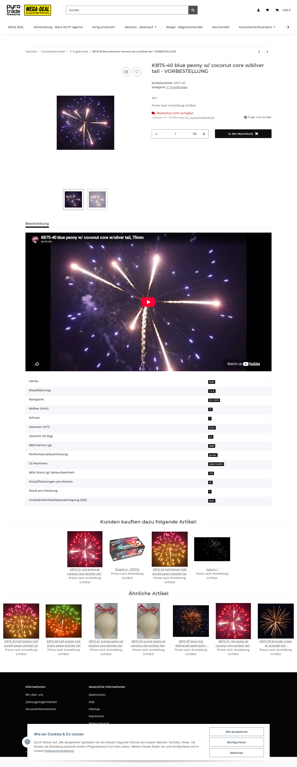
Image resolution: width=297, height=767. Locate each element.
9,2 (210, 436)
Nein (211, 500)
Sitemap (94, 709)
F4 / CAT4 (214, 400)
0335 (211, 382)
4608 (211, 446)
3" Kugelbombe (177, 87)
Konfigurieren (236, 742)
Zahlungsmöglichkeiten (41, 702)
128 (211, 473)
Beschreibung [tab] (37, 224)
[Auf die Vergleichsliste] (126, 71)
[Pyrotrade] (28, 10)
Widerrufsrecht (99, 723)
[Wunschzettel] (267, 10)
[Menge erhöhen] (203, 134)
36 (210, 482)
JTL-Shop (276, 762)
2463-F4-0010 (216, 464)
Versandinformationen (40, 709)
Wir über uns (34, 695)
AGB (91, 702)
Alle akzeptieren (236, 731)
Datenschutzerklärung (59, 750)
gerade (212, 455)
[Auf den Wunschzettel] (136, 71)
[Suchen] (193, 10)
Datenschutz (97, 695)
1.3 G (211, 391)
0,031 (212, 427)
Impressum (96, 716)
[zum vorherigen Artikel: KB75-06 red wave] (259, 51)
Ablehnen (236, 752)
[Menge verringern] (156, 134)
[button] (258, 10)
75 (210, 409)
